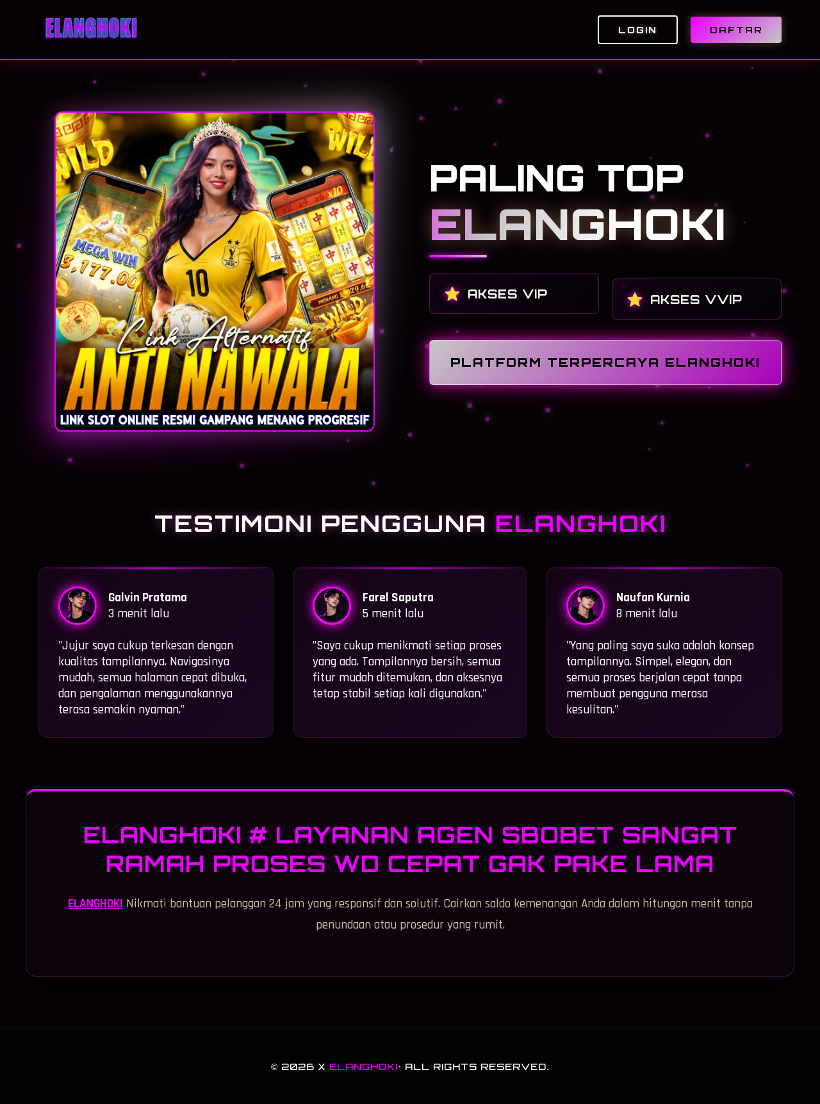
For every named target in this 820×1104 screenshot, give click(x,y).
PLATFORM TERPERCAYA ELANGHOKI (605, 362)
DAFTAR (736, 29)
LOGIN (637, 29)
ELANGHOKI (95, 904)
